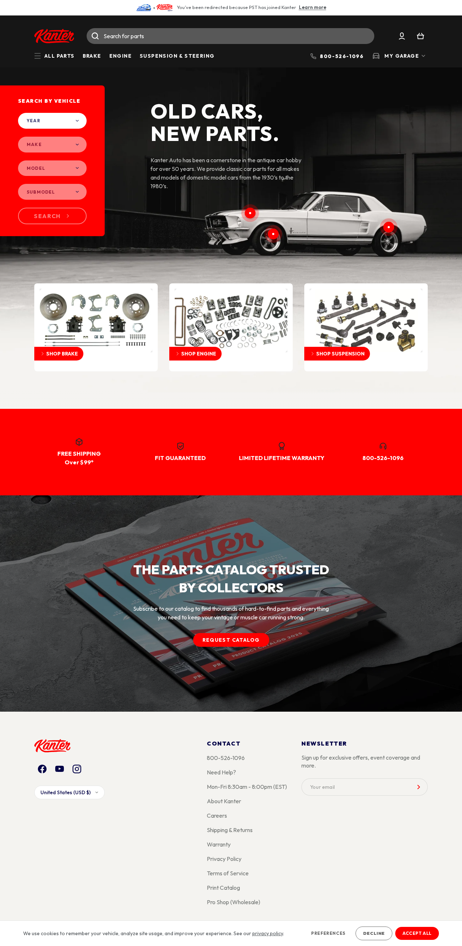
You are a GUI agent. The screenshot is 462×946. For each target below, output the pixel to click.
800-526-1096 (226, 757)
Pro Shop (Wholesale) (233, 902)
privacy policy (267, 933)
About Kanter (224, 801)
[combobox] (230, 36)
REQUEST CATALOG (231, 640)
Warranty (219, 844)
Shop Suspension (340, 353)
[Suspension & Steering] (388, 227)
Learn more (312, 7)
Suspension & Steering (177, 55)
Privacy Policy (224, 858)
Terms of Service (228, 873)
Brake (92, 55)
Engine (120, 55)
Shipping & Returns (230, 830)
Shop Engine (198, 353)
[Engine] (250, 213)
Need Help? (221, 772)
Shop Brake (62, 353)
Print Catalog (223, 887)
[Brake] (273, 234)
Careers (217, 815)
